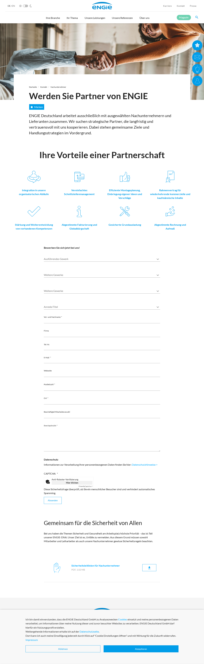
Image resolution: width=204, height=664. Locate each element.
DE (9, 5)
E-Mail (47, 357)
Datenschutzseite (89, 631)
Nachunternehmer (58, 87)
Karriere (167, 5)
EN (13, 5)
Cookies (122, 619)
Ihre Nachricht (50, 425)
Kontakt (181, 5)
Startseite (33, 87)
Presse (193, 5)
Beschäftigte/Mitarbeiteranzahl (57, 412)
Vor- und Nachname (52, 317)
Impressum (32, 639)
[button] (53, 19)
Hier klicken (72, 482)
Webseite (48, 370)
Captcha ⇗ (85, 486)
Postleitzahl (49, 384)
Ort (45, 398)
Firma (46, 331)
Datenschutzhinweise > (144, 464)
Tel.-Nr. (47, 344)
